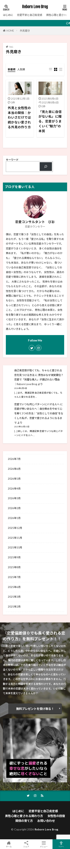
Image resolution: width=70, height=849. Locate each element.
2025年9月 (14, 557)
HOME (10, 30)
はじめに (8, 14)
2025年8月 (14, 567)
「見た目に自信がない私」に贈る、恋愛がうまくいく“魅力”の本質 (50, 121)
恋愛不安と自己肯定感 (29, 14)
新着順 (11, 69)
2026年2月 (14, 508)
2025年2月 (14, 606)
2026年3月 (14, 498)
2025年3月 (14, 596)
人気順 (21, 69)
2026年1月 (14, 518)
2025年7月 (14, 577)
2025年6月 (14, 587)
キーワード (12, 159)
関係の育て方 (24, 820)
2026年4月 (14, 488)
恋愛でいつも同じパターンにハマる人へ (37, 404)
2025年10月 (15, 547)
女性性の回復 (56, 816)
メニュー (44, 846)
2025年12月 (15, 527)
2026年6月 (14, 468)
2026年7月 (14, 458)
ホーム (9, 846)
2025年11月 (15, 537)
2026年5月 (14, 478)
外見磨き (25, 30)
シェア (26, 846)
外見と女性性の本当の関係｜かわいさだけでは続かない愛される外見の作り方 (19, 117)
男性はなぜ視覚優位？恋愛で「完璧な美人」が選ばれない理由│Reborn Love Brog (38, 379)
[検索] (46, 166)
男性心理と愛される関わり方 (24, 816)
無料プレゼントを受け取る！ (35, 708)
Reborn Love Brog (35, 7)
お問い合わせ (46, 820)
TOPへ (61, 846)
